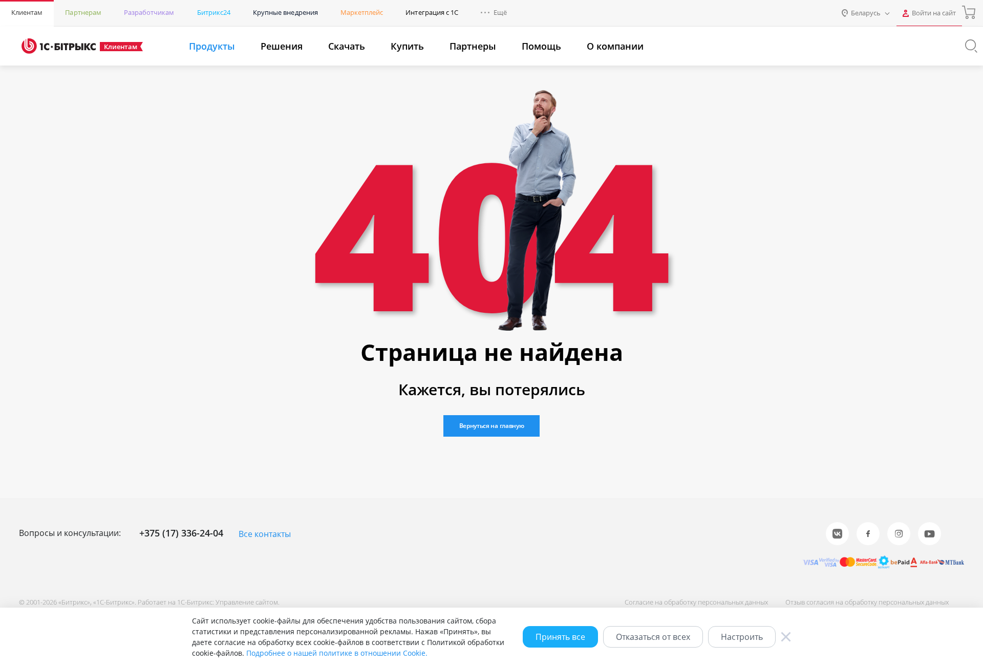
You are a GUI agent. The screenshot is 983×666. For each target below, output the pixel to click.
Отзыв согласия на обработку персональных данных (867, 602)
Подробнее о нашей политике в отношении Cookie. (337, 653)
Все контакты (265, 534)
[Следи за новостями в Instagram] (898, 533)
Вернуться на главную (491, 425)
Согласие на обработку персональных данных (696, 602)
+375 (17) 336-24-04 (181, 533)
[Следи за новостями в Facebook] (868, 533)
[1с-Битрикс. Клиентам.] (59, 46)
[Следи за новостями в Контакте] (837, 533)
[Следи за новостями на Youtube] (929, 533)
